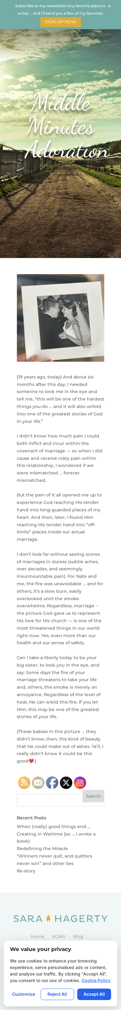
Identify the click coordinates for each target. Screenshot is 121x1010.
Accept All (94, 994)
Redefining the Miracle (42, 848)
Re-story (26, 871)
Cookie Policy (96, 980)
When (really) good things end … (54, 826)
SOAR (58, 936)
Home (37, 936)
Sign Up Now (61, 22)
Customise (23, 994)
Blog (78, 936)
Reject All (57, 994)
